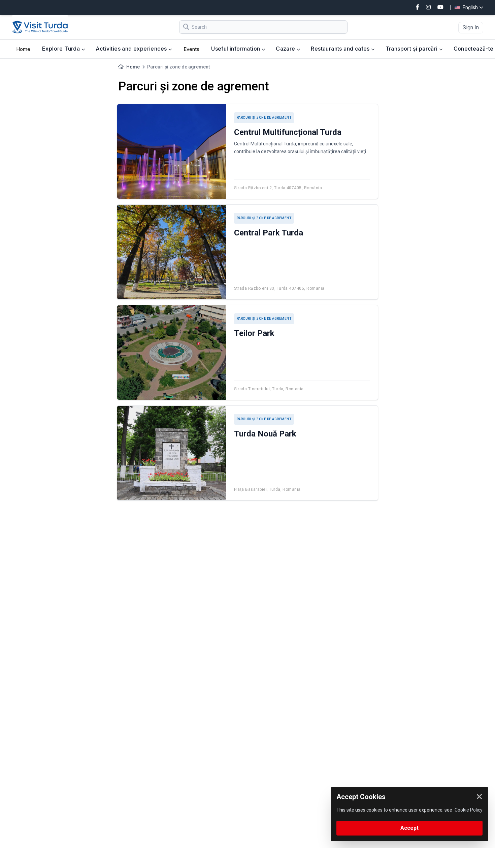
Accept (409, 828)
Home (23, 49)
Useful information (236, 48)
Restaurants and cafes (341, 48)
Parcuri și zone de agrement (264, 117)
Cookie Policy (469, 810)
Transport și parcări (412, 48)
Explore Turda (61, 48)
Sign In (471, 27)
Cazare (286, 48)
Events (191, 49)
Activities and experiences (132, 48)
